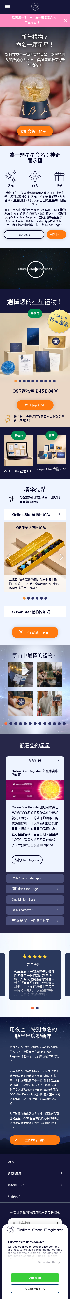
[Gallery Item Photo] (20, 674)
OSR (11, 1161)
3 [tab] (15, 723)
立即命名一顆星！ (35, 131)
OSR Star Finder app (26, 878)
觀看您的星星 (16, 1185)
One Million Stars (23, 899)
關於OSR (24, 234)
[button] (15, 381)
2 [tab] (10, 723)
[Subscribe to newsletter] (57, 1223)
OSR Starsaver (22, 910)
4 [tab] (20, 723)
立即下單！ (56, 234)
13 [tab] (64, 723)
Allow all (35, 1277)
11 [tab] (54, 723)
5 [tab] (25, 723)
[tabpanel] (20, 691)
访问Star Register (27, 860)
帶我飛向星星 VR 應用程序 (30, 920)
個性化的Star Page (25, 889)
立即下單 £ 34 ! (35, 405)
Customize (32, 1288)
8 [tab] (40, 723)
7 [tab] (35, 723)
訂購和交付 (14, 1196)
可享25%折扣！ (35, 22)
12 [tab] (59, 723)
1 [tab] (6, 723)
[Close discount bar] (65, 20)
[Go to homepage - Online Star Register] (35, 7)
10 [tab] (49, 723)
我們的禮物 (14, 1173)
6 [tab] (30, 723)
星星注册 (35, 760)
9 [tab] (44, 723)
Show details (46, 1262)
